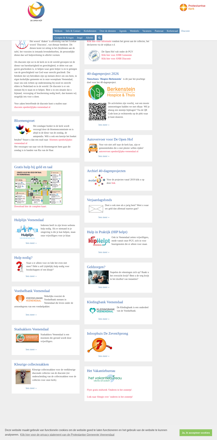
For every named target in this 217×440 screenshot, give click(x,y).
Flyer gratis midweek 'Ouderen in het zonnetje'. (110, 389)
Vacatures (146, 31)
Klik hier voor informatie (99, 41)
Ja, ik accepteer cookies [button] (196, 432)
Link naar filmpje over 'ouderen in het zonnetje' (110, 396)
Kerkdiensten (90, 31)
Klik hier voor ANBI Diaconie (116, 58)
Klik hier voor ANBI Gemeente (117, 55)
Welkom (58, 31)
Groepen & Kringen (64, 37)
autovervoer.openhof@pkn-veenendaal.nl (118, 151)
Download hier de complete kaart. (30, 206)
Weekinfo (134, 31)
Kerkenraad (172, 31)
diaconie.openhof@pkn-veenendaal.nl (32, 107)
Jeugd (79, 37)
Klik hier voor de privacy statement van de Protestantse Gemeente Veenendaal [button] (67, 434)
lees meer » (103, 124)
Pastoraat (159, 31)
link (113, 183)
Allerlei (89, 37)
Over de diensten (108, 31)
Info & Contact (73, 31)
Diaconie (185, 31)
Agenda (122, 31)
